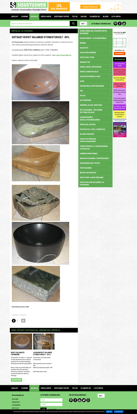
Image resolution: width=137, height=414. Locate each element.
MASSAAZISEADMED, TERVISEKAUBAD (94, 158)
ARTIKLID (34, 16)
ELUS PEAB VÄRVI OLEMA (120, 65)
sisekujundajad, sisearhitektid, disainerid (93, 32)
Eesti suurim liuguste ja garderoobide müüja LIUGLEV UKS (119, 100)
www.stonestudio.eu (63, 55)
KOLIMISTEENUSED (87, 134)
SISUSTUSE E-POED (87, 57)
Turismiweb (16, 405)
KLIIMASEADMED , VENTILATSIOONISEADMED (90, 118)
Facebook (120, 23)
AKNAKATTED (85, 62)
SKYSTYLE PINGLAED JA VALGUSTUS (119, 79)
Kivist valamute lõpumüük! (17, 353)
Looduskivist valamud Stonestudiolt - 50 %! (42, 353)
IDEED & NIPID (46, 16)
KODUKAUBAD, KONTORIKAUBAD (92, 86)
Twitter (84, 400)
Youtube (124, 23)
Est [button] (82, 24)
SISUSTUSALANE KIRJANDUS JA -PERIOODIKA (92, 183)
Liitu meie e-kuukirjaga (101, 24)
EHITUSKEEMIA (85, 100)
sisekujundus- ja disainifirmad (93, 38)
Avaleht (14, 16)
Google (88, 400)
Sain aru (109, 411)
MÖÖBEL (83, 43)
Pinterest (115, 23)
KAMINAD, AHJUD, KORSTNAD (91, 105)
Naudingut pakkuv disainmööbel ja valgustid (119, 114)
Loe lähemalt (118, 411)
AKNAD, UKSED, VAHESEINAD (90, 67)
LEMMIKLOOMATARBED (88, 153)
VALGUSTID (84, 48)
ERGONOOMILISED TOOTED (90, 163)
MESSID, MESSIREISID (88, 173)
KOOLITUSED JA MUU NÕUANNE (91, 177)
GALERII (84, 16)
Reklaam (15, 399)
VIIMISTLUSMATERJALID (89, 72)
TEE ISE (75, 16)
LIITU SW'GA (116, 16)
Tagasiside (16, 402)
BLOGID (105, 16)
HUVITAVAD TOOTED (61, 16)
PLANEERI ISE (95, 16)
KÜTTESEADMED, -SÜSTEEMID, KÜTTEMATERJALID (91, 111)
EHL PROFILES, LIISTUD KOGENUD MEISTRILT (119, 107)
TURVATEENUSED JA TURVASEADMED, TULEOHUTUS (94, 147)
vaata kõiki (16, 380)
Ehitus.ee (15, 408)
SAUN (82, 81)
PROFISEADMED (86, 168)
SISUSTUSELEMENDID (88, 52)
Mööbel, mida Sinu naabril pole (119, 85)
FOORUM (24, 16)
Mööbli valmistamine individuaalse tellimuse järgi (119, 92)
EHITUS (82, 95)
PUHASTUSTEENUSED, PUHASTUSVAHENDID (88, 140)
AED (81, 91)
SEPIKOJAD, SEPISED (87, 124)
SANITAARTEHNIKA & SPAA (90, 76)
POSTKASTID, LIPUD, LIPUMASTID (92, 129)
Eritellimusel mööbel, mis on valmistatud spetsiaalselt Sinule (119, 72)
